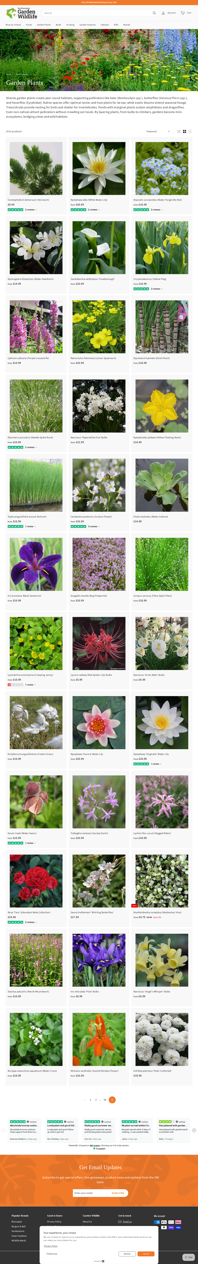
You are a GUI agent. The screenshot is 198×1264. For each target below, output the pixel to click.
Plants (35, 74)
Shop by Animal (13, 24)
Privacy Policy (54, 1221)
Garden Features (88, 24)
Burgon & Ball (19, 1226)
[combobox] (100, 13)
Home (8, 74)
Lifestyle (105, 24)
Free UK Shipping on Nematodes (99, 2)
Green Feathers (19, 1236)
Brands (126, 24)
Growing (70, 24)
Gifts (116, 24)
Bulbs (58, 24)
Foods (29, 24)
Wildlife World (19, 1240)
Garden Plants (44, 24)
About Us (87, 1221)
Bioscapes (17, 1221)
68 (105, 1099)
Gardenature (18, 1231)
